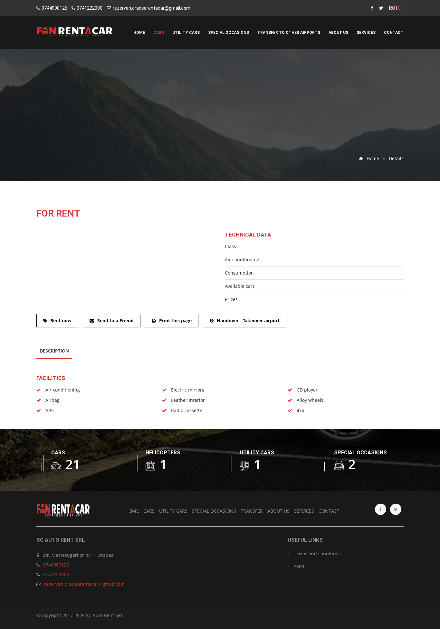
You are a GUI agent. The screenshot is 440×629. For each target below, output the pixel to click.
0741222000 (89, 8)
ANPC (299, 566)
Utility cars (186, 32)
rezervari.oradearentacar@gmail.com (151, 8)
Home (139, 32)
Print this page (175, 320)
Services (366, 32)
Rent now (61, 320)
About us (338, 32)
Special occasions (228, 32)
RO (392, 8)
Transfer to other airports (288, 32)
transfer (252, 511)
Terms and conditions (316, 553)
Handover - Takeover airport (248, 320)
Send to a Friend (115, 320)
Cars (158, 32)
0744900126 (54, 8)
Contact (394, 32)
